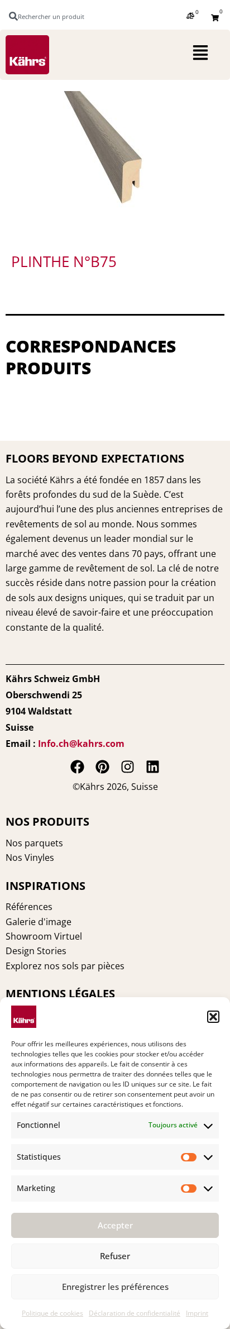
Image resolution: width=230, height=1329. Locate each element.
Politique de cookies (52, 1313)
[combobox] (52, 16)
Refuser (115, 1255)
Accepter (115, 1225)
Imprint (197, 1313)
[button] (213, 1016)
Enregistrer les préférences (115, 1286)
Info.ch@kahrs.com (81, 743)
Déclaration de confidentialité (134, 1313)
